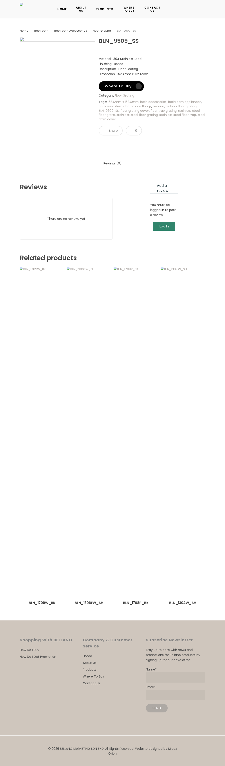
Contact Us (91, 683)
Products (89, 669)
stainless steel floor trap (177, 115)
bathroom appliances (184, 102)
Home (24, 31)
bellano (158, 106)
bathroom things (138, 106)
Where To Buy (93, 676)
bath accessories (153, 102)
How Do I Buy (29, 650)
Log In (164, 226)
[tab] (112, 163)
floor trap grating (164, 110)
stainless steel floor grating (137, 115)
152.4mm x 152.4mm (123, 102)
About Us (89, 663)
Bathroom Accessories (70, 31)
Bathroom (41, 31)
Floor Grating (102, 31)
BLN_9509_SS (109, 110)
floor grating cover (134, 110)
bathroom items (111, 106)
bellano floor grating (181, 106)
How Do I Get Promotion (38, 656)
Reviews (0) (112, 163)
